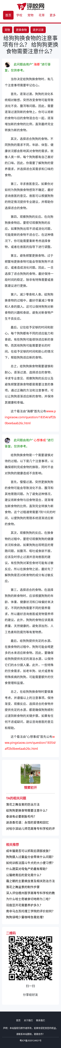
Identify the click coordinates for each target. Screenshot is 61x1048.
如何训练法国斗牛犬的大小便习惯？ (30, 863)
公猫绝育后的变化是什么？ (24, 875)
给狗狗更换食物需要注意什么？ (27, 810)
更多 (53, 15)
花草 (42, 15)
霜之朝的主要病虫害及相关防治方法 (30, 881)
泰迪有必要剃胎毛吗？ (21, 816)
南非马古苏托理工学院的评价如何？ (30, 911)
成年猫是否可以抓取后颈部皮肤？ (29, 851)
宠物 (30, 15)
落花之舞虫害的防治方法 (23, 804)
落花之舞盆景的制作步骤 (23, 887)
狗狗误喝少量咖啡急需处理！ (26, 917)
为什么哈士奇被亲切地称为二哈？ (29, 899)
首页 (8, 15)
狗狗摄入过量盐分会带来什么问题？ (30, 857)
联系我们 (40, 1020)
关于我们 (28, 1020)
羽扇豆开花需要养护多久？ (24, 905)
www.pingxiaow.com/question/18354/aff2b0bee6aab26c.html (30, 417)
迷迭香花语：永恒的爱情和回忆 (27, 822)
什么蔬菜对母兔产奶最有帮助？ (27, 869)
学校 (19, 15)
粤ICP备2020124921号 (31, 1040)
